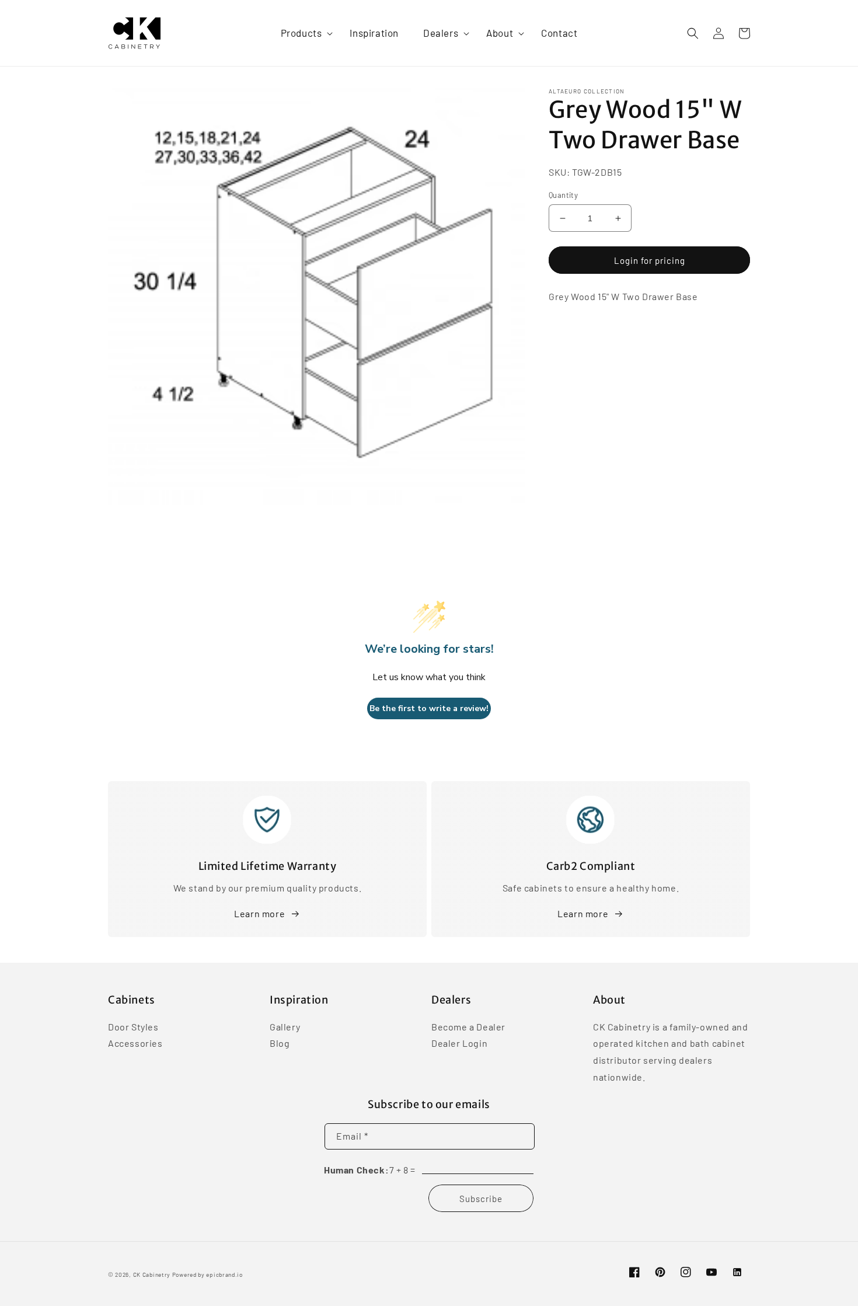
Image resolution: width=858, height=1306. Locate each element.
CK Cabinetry (151, 1274)
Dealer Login (459, 1043)
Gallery (285, 1027)
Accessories (135, 1043)
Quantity (563, 195)
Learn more (259, 913)
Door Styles (133, 1027)
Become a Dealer (468, 1027)
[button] (303, 32)
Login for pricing (649, 260)
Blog (280, 1043)
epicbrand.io (224, 1274)
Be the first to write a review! (429, 708)
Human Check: (356, 1169)
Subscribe (481, 1198)
